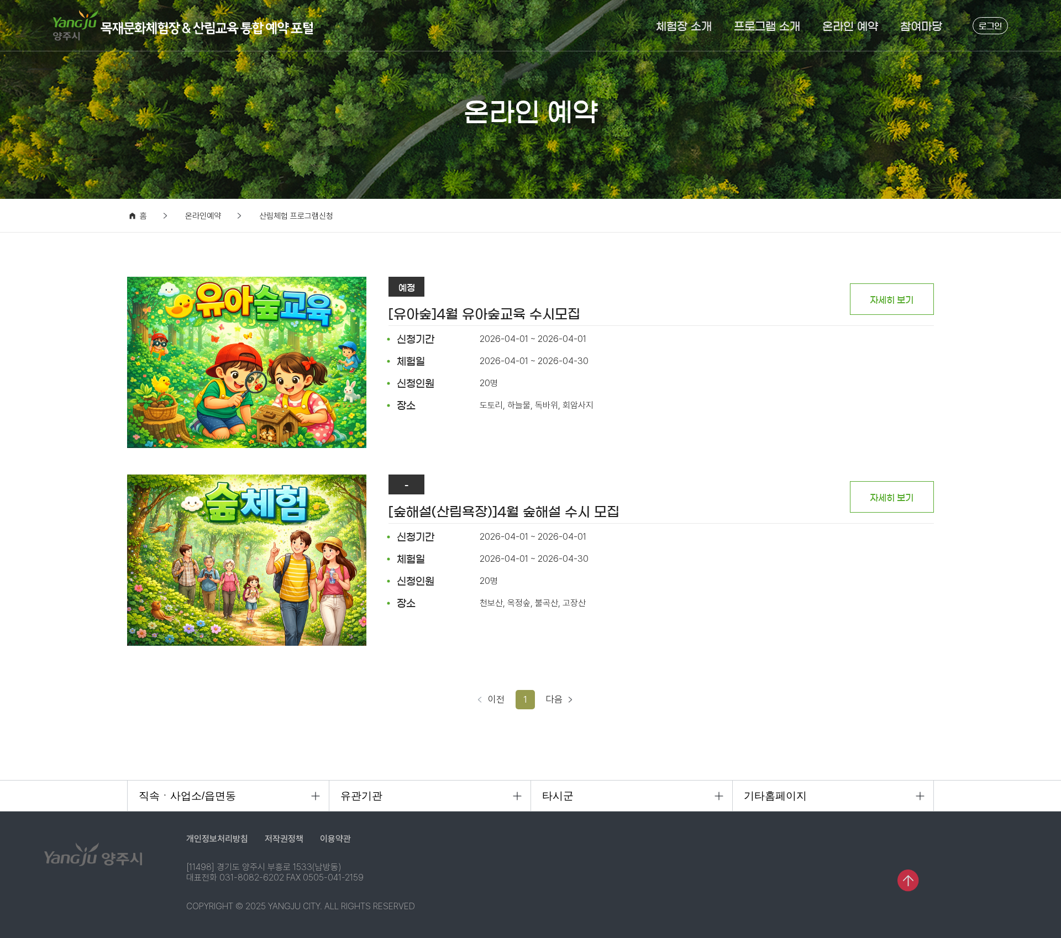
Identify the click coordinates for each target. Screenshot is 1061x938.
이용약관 (335, 839)
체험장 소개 (684, 26)
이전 (496, 699)
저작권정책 (284, 839)
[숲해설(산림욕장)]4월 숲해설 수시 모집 (503, 512)
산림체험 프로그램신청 (296, 216)
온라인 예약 (850, 26)
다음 (554, 699)
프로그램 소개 (767, 26)
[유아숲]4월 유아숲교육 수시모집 (484, 314)
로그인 (990, 26)
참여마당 (921, 26)
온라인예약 (203, 216)
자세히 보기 (891, 300)
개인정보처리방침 (217, 839)
